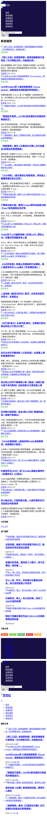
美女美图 (9, 21)
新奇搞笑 (9, 15)
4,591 (16, 780)
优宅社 (9, 640)
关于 (30, 640)
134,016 (17, 795)
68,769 (16, 762)
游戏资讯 (9, 26)
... (4, 526)
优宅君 (3, 73)
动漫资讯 (9, 18)
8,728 (16, 813)
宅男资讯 (9, 24)
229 (6, 526)
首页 (7, 13)
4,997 (16, 744)
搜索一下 (5, 35)
